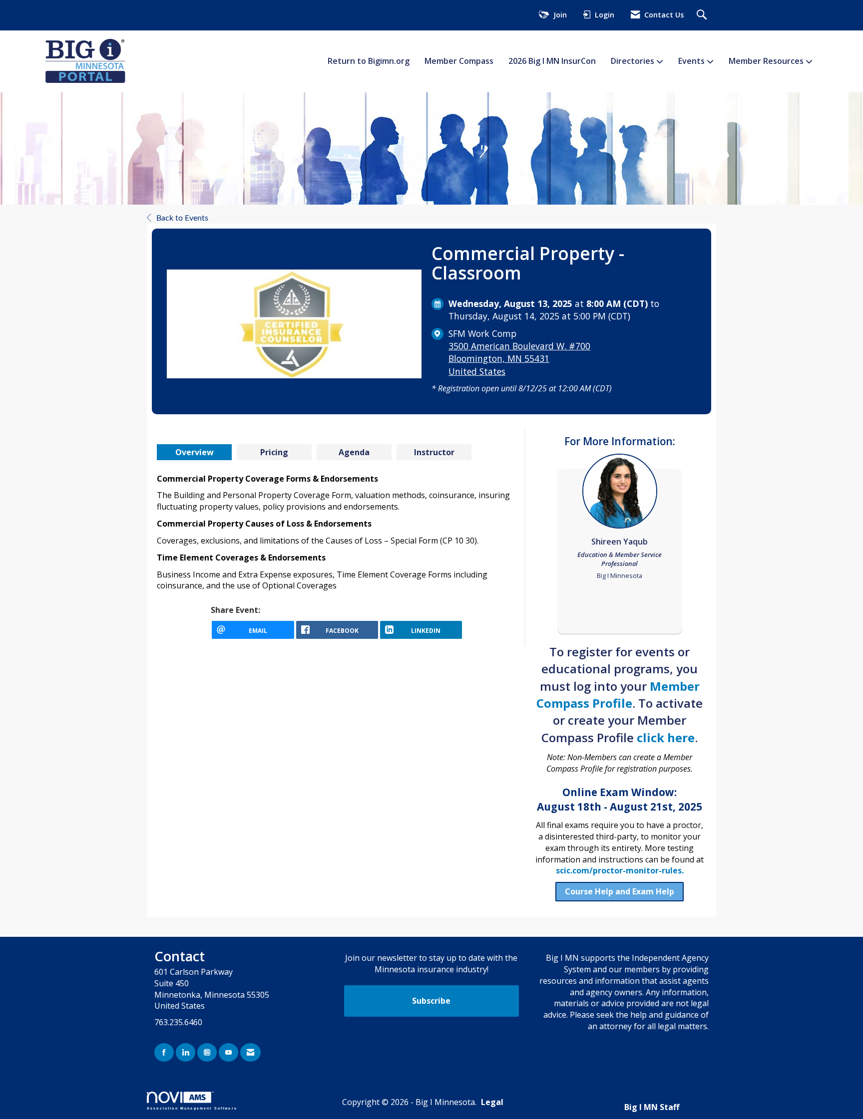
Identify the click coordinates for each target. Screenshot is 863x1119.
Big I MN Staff (651, 1107)
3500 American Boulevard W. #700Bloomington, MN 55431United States (519, 358)
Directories (633, 60)
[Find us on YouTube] (228, 1052)
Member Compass (459, 60)
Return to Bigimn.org (369, 60)
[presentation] (194, 452)
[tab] (194, 452)
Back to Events (182, 218)
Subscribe (431, 1000)
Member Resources (767, 60)
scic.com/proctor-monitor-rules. (620, 870)
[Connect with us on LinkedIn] (185, 1052)
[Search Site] (703, 15)
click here (666, 737)
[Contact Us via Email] (250, 1052)
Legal (492, 1102)
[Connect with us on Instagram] (207, 1052)
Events (692, 60)
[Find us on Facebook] (164, 1052)
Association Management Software (192, 1108)
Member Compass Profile (618, 694)
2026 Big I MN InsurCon (552, 60)
